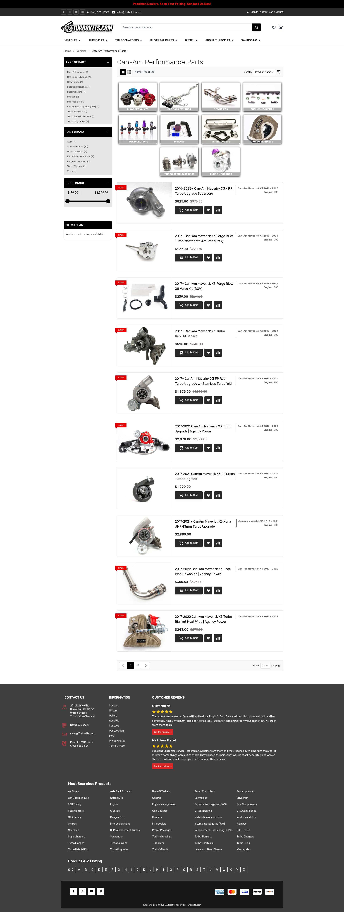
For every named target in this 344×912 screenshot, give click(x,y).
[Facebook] (63, 12)
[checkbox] (123, 72)
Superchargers (76, 836)
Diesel (189, 40)
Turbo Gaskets (118, 843)
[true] (79, 40)
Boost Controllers (205, 791)
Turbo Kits (96, 40)
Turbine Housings (162, 836)
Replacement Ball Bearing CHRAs (214, 830)
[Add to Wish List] (208, 210)
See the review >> (163, 732)
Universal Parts (162, 40)
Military (113, 710)
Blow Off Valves (161, 791)
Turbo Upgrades (119, 849)
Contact (114, 725)
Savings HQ (249, 40)
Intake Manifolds (246, 817)
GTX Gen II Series (246, 810)
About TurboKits (217, 40)
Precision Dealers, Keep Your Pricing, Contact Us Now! (172, 4)
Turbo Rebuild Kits (78, 849)
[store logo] (91, 27)
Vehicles (70, 40)
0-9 (70, 870)
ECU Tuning (74, 804)
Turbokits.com (194, 905)
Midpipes (242, 823)
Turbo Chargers (245, 836)
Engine (114, 804)
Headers (157, 817)
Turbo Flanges (76, 843)
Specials (114, 705)
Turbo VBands (160, 849)
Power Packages (161, 830)
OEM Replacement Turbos (125, 830)
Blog (111, 735)
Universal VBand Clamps (208, 849)
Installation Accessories (208, 817)
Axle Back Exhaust (121, 791)
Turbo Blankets (203, 836)
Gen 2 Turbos (160, 810)
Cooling (156, 797)
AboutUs (114, 720)
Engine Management (164, 804)
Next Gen (73, 830)
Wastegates (244, 849)
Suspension (116, 836)
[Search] (256, 27)
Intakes (72, 823)
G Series (115, 810)
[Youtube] (76, 12)
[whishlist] (274, 27)
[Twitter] (69, 12)
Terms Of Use (117, 745)
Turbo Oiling (243, 843)
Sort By (248, 72)
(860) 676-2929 (80, 725)
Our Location (116, 730)
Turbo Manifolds (204, 843)
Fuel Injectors (76, 810)
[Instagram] (82, 12)
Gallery (113, 715)
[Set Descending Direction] (279, 72)
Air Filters (73, 791)
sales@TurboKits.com (82, 733)
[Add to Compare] (218, 210)
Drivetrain (242, 797)
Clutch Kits (116, 797)
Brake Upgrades (246, 791)
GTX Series (74, 817)
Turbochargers (127, 40)
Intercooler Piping (120, 823)
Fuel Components (247, 804)
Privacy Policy (117, 740)
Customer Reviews (168, 697)
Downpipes (201, 797)
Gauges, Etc (117, 817)
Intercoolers (159, 823)
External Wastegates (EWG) (211, 804)
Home (67, 51)
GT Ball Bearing (203, 810)
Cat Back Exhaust (78, 797)
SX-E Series (243, 830)
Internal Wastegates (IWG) (210, 823)
